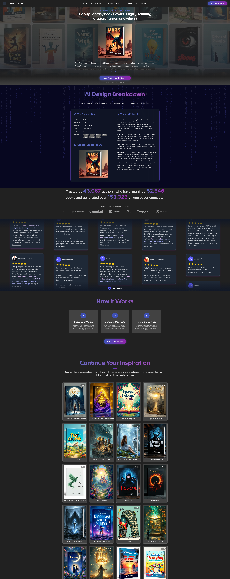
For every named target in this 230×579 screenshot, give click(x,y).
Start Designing (216, 3)
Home (85, 3)
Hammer (92, 137)
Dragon (98, 134)
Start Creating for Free (115, 341)
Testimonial (109, 3)
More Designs (133, 3)
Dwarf (98, 137)
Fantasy (86, 134)
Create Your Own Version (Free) (113, 78)
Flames (104, 134)
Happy (92, 134)
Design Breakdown (95, 3)
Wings (85, 137)
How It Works (120, 3)
